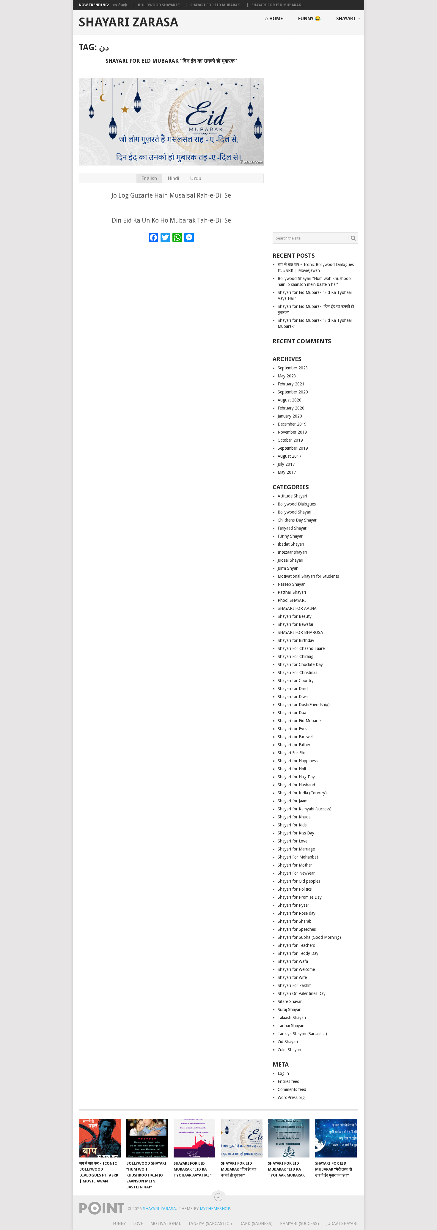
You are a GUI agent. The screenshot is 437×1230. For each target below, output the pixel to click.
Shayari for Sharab (295, 921)
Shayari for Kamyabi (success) (304, 809)
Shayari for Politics (295, 889)
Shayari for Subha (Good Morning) (309, 937)
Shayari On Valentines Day (302, 993)
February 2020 (291, 408)
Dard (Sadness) (256, 1223)
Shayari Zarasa (128, 22)
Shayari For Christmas (297, 672)
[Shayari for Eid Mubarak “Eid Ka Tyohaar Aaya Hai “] (194, 1138)
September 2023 (293, 368)
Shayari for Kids (292, 825)
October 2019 (290, 440)
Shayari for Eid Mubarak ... (216, 5)
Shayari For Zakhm (295, 985)
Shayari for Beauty (295, 616)
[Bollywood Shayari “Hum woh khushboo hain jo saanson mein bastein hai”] (147, 1138)
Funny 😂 (309, 18)
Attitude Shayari (292, 496)
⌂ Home (274, 18)
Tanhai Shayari (291, 1025)
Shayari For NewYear (296, 873)
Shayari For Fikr (292, 752)
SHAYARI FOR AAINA (297, 608)
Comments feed (292, 1089)
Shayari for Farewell (295, 736)
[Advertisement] (315, 131)
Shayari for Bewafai (295, 624)
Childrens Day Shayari (297, 520)
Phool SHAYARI (292, 600)
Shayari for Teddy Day (298, 953)
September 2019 (293, 448)
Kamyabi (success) (299, 1223)
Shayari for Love (292, 841)
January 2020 (290, 416)
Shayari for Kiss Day (296, 833)
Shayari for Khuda (294, 817)
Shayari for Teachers (296, 945)
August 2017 (289, 456)
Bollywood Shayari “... (160, 5)
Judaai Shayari (290, 560)
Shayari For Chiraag (295, 656)
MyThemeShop (215, 1208)
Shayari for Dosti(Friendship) (304, 704)
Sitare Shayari (290, 1001)
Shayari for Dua (292, 712)
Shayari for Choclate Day (300, 664)
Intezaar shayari (292, 552)
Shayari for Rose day (296, 913)
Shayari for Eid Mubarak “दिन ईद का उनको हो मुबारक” (171, 61)
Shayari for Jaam (292, 801)
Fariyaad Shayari (292, 528)
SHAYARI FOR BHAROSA (300, 632)
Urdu (195, 178)
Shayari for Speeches (297, 929)
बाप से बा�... (121, 5)
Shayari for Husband (296, 784)
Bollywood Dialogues (297, 504)
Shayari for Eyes (292, 728)
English (149, 178)
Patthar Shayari (292, 592)
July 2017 (286, 464)
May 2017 (287, 472)
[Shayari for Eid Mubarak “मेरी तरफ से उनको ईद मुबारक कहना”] (336, 1138)
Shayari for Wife (292, 977)
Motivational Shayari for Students (308, 576)
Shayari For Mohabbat (298, 857)
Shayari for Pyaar (293, 905)
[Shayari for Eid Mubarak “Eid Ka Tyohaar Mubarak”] (288, 1138)
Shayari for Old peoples (299, 881)
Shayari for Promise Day (300, 897)
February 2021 (291, 384)
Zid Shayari (288, 1041)
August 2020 (289, 400)
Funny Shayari (291, 536)
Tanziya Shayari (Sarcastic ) (302, 1033)
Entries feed (288, 1081)
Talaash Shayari (292, 1017)
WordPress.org (291, 1097)
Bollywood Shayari (294, 512)
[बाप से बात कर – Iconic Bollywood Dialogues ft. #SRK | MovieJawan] (100, 1138)
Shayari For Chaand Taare (301, 648)
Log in (283, 1073)
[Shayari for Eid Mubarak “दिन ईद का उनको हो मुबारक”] (241, 1138)
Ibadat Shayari (291, 544)
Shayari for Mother (295, 865)
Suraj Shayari (289, 1009)
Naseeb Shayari (292, 584)
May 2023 (287, 376)
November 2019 (292, 432)
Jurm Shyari (288, 568)
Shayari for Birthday (296, 640)
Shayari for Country (296, 680)
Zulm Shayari (289, 1049)
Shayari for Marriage (296, 849)
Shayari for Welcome (296, 969)
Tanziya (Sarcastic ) (210, 1223)
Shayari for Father (294, 744)
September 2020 (293, 392)
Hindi (173, 178)
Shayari (345, 18)
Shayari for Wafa (293, 961)
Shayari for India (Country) (302, 792)
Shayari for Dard (293, 688)
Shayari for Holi (292, 768)
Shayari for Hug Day (296, 776)
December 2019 (292, 424)
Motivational (165, 1223)
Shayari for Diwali (293, 696)
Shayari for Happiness (297, 760)
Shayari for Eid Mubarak (300, 720)
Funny (119, 1223)
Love (138, 1223)
